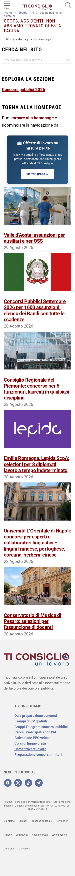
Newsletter (62, 820)
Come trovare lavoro (30, 749)
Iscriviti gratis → (37, 174)
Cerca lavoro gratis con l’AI (35, 732)
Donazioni (24, 848)
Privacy (8, 834)
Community (22, 834)
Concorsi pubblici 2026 (23, 89)
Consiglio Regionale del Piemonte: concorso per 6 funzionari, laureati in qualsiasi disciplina (36, 389)
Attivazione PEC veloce (32, 738)
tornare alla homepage (32, 117)
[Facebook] (8, 783)
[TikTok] (28, 783)
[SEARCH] (68, 5)
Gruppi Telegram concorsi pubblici (41, 727)
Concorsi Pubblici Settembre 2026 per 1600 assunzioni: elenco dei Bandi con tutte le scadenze (35, 310)
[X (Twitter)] (18, 783)
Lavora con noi (59, 834)
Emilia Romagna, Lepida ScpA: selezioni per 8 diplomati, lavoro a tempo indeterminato (36, 464)
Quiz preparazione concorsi (35, 716)
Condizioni (9, 848)
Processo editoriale (41, 820)
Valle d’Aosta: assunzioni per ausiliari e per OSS (34, 238)
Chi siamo (9, 820)
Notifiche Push (40, 834)
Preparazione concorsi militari (38, 754)
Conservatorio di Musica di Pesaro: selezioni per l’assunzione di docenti (32, 621)
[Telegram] (39, 783)
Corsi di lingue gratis (30, 743)
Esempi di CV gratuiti (30, 721)
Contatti (22, 820)
